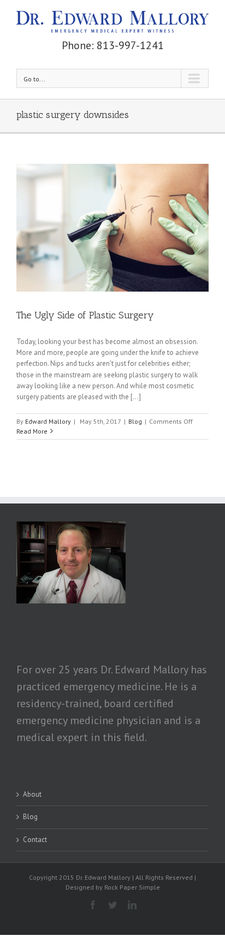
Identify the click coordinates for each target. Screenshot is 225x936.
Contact (35, 839)
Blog (135, 421)
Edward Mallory (48, 421)
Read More (32, 431)
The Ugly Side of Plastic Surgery (85, 315)
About (32, 794)
